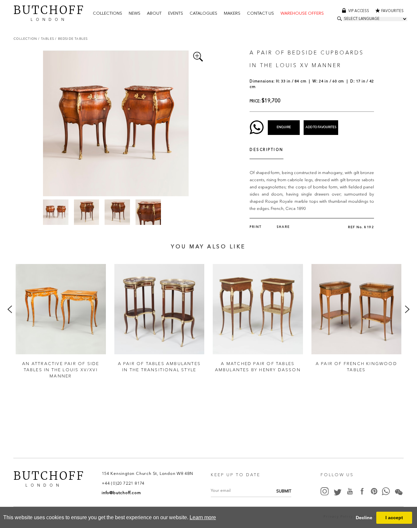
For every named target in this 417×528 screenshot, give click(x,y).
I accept (394, 517)
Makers (232, 13)
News (134, 13)
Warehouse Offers (302, 13)
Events (175, 13)
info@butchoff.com (121, 493)
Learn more (203, 517)
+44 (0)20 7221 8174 (123, 483)
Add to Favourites (321, 127)
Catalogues (203, 13)
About (154, 13)
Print (256, 227)
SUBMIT (283, 491)
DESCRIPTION (266, 150)
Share (283, 227)
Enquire (284, 127)
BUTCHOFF (49, 12)
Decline (364, 517)
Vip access (359, 11)
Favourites (392, 11)
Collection (26, 38)
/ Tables (46, 38)
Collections (107, 13)
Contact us (260, 13)
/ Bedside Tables (71, 38)
